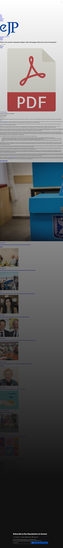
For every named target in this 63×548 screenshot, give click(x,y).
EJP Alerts (23, 537)
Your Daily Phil (17, 537)
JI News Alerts (35, 537)
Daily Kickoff (29, 537)
